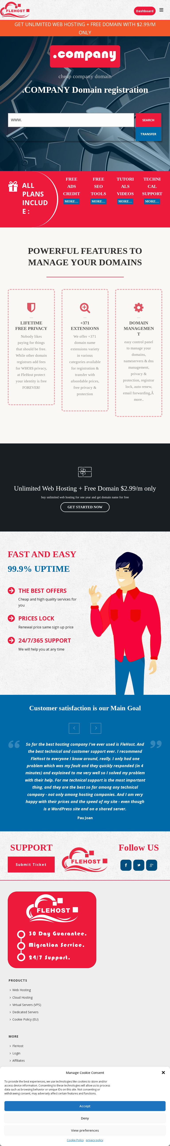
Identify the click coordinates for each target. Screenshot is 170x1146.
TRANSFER (148, 134)
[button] (163, 1072)
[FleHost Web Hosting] (15, 10)
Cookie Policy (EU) (25, 1019)
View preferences (85, 1130)
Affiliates (18, 1060)
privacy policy (94, 1140)
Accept (85, 1106)
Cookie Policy (75, 1140)
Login (16, 1053)
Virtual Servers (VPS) (26, 1005)
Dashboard (144, 11)
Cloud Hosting (22, 997)
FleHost (17, 1046)
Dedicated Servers (25, 1012)
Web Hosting (21, 990)
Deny (85, 1118)
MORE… (71, 201)
